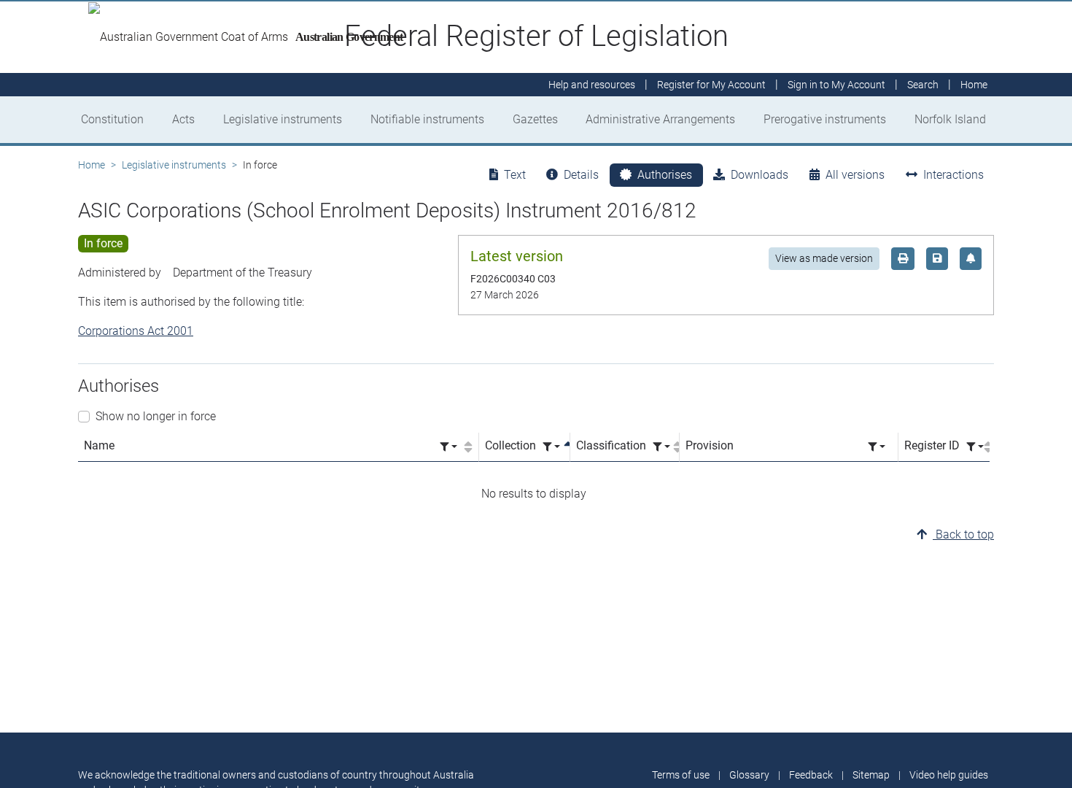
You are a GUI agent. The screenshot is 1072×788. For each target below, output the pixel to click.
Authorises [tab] (664, 175)
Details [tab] (581, 175)
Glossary (749, 775)
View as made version (824, 258)
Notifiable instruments (427, 119)
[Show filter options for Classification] (661, 447)
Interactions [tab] (953, 175)
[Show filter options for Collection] (551, 447)
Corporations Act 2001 (135, 331)
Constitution (112, 119)
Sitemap (871, 775)
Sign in (836, 84)
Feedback (811, 775)
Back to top (963, 534)
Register (711, 84)
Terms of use (681, 775)
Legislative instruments (282, 119)
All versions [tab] (855, 175)
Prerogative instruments (825, 119)
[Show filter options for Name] (448, 447)
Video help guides (948, 775)
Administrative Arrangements (660, 119)
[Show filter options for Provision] (876, 447)
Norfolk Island (950, 119)
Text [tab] (515, 175)
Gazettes (535, 119)
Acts (183, 119)
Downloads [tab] (759, 175)
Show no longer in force (156, 416)
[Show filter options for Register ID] (975, 447)
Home (91, 165)
